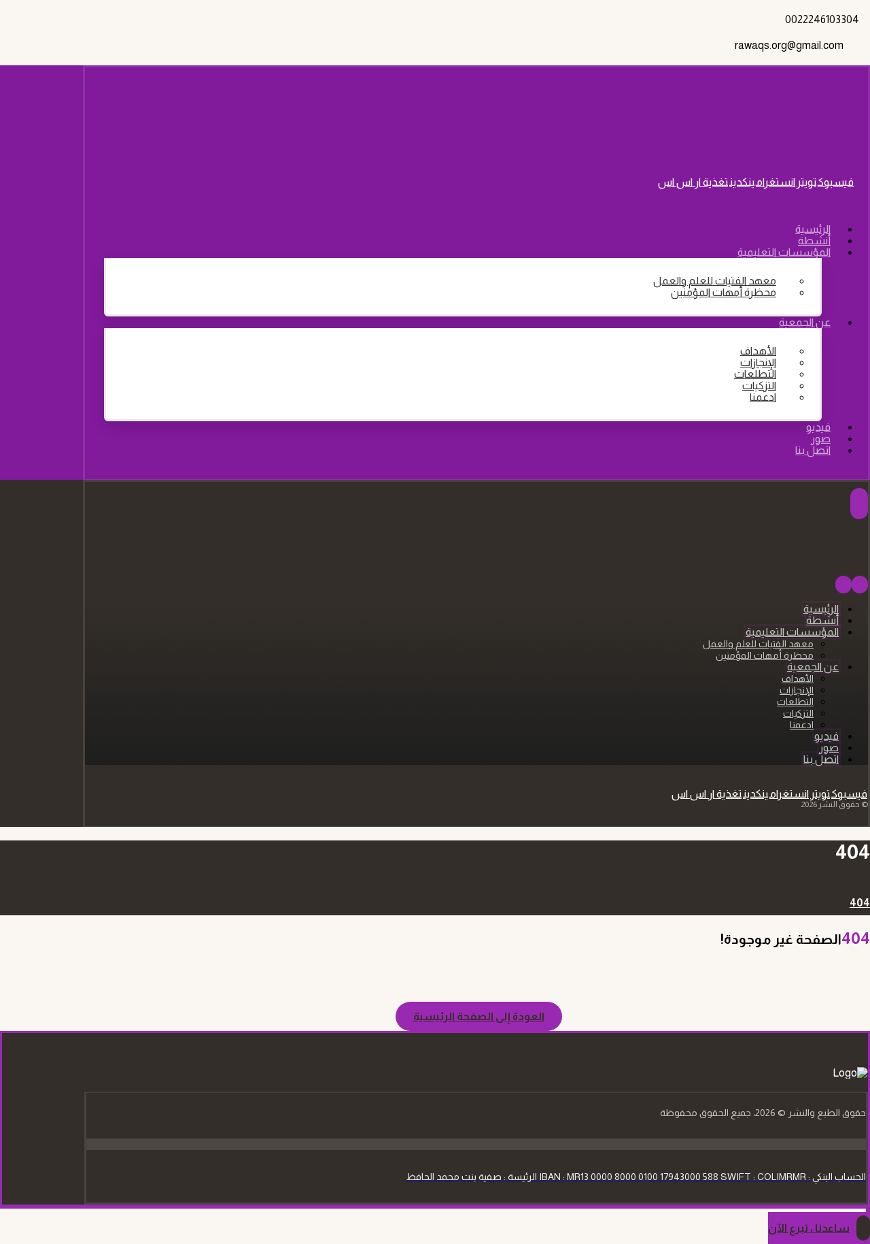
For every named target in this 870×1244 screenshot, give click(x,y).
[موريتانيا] (797, 134)
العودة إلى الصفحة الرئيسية (478, 1016)
